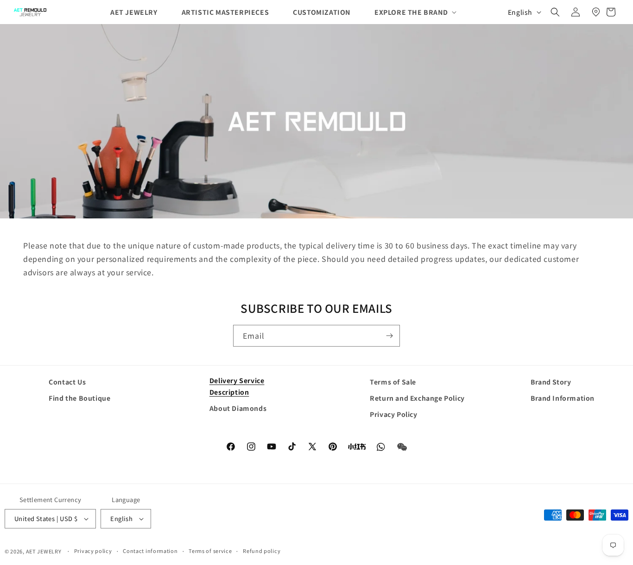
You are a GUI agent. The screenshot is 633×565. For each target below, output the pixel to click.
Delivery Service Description (237, 386)
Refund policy (261, 550)
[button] (408, 12)
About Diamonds (237, 408)
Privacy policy (93, 550)
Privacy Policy (393, 414)
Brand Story (551, 381)
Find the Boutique (79, 398)
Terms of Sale (393, 381)
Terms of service (210, 550)
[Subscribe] (389, 336)
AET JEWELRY (44, 551)
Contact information (150, 550)
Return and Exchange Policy (417, 398)
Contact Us (67, 381)
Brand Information (563, 398)
